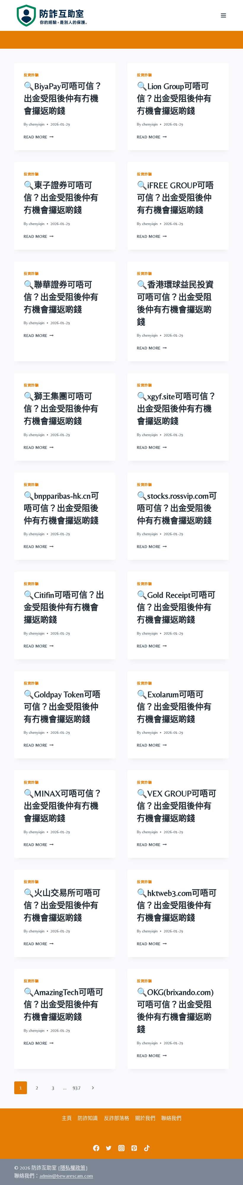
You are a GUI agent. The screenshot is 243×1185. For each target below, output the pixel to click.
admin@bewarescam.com (66, 1176)
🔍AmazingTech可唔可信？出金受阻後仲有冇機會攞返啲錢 (63, 1004)
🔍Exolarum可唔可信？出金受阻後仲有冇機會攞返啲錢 (174, 707)
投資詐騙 (31, 75)
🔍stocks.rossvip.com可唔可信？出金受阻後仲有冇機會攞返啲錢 (177, 508)
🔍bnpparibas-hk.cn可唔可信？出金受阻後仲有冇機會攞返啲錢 (61, 508)
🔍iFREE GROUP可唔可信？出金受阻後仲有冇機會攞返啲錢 (175, 197)
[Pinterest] (134, 1148)
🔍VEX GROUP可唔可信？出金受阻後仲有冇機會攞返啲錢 (176, 806)
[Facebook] (96, 1148)
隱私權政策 (72, 1168)
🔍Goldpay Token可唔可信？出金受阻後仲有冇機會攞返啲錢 (62, 707)
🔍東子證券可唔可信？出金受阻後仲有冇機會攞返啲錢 (61, 197)
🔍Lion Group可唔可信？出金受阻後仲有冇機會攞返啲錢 (174, 98)
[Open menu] (223, 15)
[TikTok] (146, 1148)
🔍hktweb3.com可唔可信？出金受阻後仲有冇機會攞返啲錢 (177, 905)
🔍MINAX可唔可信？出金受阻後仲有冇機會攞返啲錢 (63, 806)
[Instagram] (121, 1148)
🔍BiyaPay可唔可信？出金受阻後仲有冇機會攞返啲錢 (63, 98)
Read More (39, 136)
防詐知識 (88, 1118)
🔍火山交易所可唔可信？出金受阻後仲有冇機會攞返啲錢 (62, 905)
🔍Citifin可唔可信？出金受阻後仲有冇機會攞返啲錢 (64, 607)
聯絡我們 (171, 1118)
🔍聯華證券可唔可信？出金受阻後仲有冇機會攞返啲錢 (61, 297)
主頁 (67, 1118)
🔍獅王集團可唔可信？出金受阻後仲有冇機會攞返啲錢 (61, 409)
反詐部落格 (116, 1118)
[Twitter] (109, 1148)
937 (77, 1088)
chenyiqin (36, 124)
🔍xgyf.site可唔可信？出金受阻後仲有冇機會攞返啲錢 (176, 409)
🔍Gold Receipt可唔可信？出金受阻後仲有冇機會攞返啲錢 (176, 607)
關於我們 (145, 1118)
